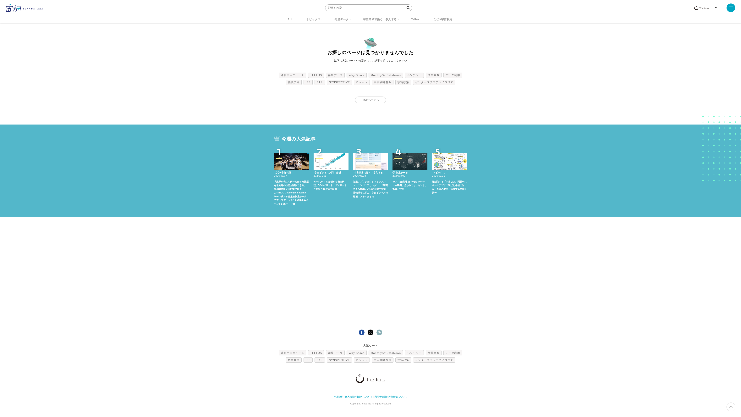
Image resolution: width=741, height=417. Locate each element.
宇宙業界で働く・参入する (380, 19)
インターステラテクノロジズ (434, 82)
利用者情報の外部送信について (391, 396)
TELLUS (316, 75)
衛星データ (342, 19)
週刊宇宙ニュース (292, 75)
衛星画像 (433, 75)
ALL (290, 19)
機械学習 (293, 82)
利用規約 (338, 396)
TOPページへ (370, 99)
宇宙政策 (403, 82)
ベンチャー (414, 75)
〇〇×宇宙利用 (443, 19)
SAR (320, 82)
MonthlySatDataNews (386, 75)
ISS (308, 82)
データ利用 (453, 75)
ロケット (362, 82)
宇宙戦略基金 (382, 82)
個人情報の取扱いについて (359, 396)
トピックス (313, 19)
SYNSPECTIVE (339, 82)
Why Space (357, 75)
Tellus (415, 19)
